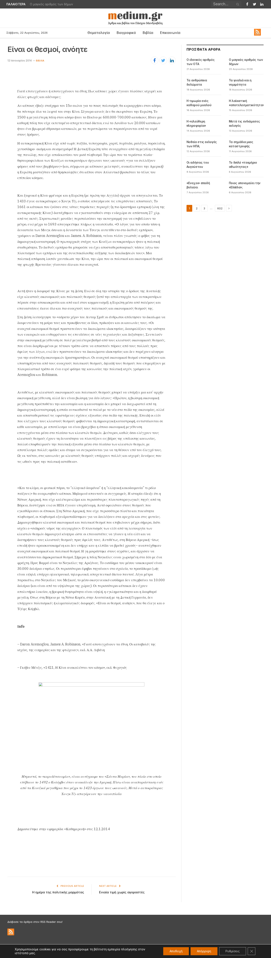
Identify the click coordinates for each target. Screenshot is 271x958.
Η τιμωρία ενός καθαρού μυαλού (199, 103)
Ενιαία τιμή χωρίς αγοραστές (122, 892)
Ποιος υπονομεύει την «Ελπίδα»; (244, 185)
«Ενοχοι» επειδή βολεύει (198, 185)
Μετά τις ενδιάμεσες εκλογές (244, 123)
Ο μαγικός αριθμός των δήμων (51, 4)
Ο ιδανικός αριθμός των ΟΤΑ (201, 62)
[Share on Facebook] (154, 60)
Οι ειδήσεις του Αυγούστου (198, 164)
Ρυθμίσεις (232, 951)
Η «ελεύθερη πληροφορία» (196, 123)
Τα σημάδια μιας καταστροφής (241, 144)
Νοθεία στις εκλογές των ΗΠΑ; (202, 144)
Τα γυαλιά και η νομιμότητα (240, 82)
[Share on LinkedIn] (172, 60)
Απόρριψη (204, 951)
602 (220, 208)
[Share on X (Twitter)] (163, 60)
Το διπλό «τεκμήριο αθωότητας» (243, 164)
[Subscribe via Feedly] (257, 34)
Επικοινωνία (170, 33)
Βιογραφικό (126, 33)
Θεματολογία (98, 33)
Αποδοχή (176, 951)
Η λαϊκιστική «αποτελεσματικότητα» (246, 103)
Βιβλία (148, 33)
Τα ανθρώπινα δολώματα (197, 82)
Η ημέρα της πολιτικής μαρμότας (58, 892)
